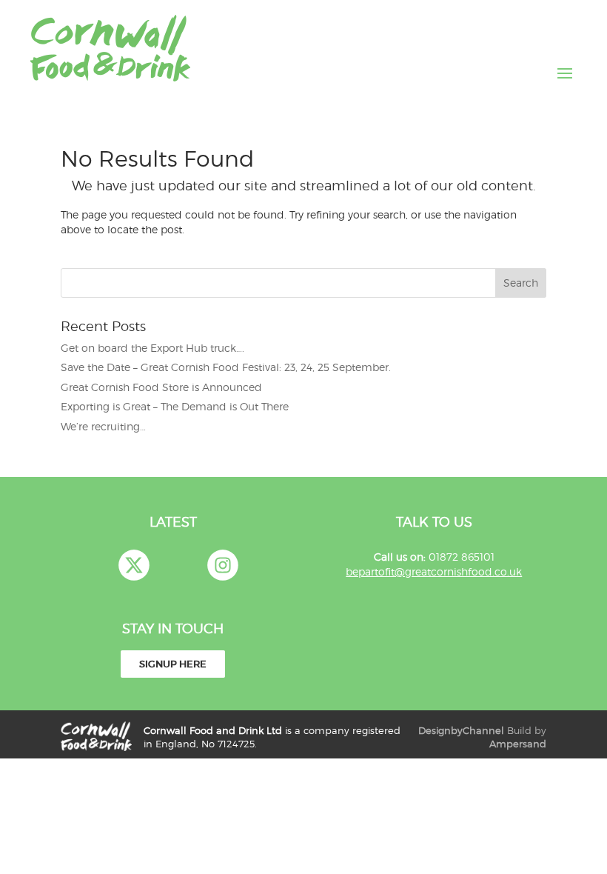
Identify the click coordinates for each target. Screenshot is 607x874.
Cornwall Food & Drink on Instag (222, 565)
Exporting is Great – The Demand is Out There (175, 406)
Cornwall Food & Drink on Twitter (134, 565)
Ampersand (517, 744)
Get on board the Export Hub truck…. (152, 347)
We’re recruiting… (103, 426)
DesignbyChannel (461, 730)
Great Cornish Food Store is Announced (161, 387)
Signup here (173, 664)
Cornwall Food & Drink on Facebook (178, 565)
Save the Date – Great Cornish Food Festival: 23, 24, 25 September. (226, 367)
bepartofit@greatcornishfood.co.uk (434, 571)
